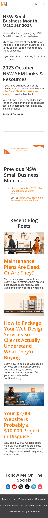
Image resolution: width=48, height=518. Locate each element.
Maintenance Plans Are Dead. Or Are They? (22, 267)
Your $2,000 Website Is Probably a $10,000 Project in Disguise (22, 424)
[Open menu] (4, 120)
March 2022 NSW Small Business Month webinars (27, 199)
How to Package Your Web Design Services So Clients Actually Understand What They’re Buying (24, 340)
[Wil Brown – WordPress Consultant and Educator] (4, 4)
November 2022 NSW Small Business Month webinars (26, 191)
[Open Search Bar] (36, 4)
